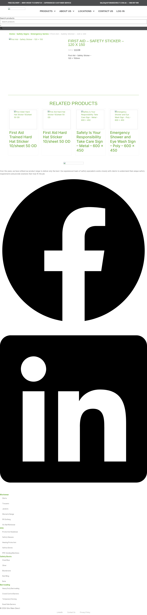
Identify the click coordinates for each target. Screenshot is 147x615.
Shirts (4, 498)
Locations (84, 11)
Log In (120, 11)
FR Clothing (6, 519)
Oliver (4, 565)
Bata (4, 581)
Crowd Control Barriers (10, 594)
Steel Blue (6, 560)
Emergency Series (40, 34)
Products (46, 11)
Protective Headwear (10, 532)
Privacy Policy (85, 612)
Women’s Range (8, 514)
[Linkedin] (73, 492)
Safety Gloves (7, 548)
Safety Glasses (8, 537)
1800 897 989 (134, 3)
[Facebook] (73, 323)
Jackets (5, 509)
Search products (7, 18)
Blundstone (6, 571)
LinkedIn (60, 612)
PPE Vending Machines (10, 553)
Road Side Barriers (9, 604)
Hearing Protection (9, 542)
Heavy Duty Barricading (10, 588)
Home (12, 34)
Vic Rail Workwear (8, 525)
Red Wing (5, 576)
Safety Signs (23, 34)
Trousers (5, 503)
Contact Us (105, 11)
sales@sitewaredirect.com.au (113, 3)
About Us (65, 11)
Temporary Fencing (9, 599)
